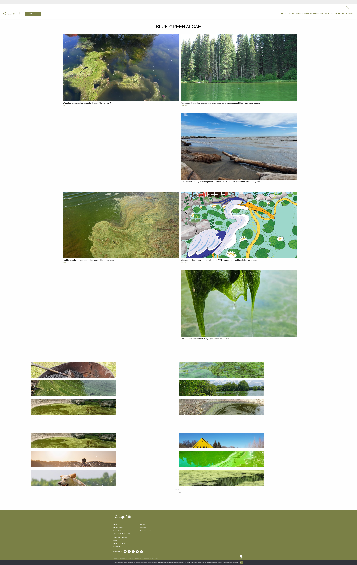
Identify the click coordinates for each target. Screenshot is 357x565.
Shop (306, 14)
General (65, 105)
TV (282, 14)
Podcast (329, 14)
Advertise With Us (119, 543)
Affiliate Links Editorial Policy (122, 534)
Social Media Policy (119, 531)
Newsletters (316, 14)
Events (299, 14)
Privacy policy (235, 562)
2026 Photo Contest (343, 14)
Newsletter (116, 546)
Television (143, 524)
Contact (115, 540)
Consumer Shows (145, 531)
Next (180, 492)
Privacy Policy (118, 527)
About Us (116, 524)
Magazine (289, 14)
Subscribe (33, 14)
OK (241, 562)
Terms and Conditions (120, 537)
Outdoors (184, 105)
